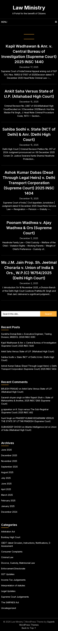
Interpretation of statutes (13, 585)
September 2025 (9, 466)
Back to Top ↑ (29, 628)
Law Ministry (29, 7)
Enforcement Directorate (13, 568)
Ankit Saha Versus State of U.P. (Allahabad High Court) (27, 351)
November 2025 (9, 461)
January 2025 (8, 506)
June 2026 (6, 449)
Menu (4, 22)
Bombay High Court (10, 537)
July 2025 (6, 478)
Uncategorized (8, 608)
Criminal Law (7, 557)
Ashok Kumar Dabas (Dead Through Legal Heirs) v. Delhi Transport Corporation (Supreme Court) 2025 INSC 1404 (29, 182)
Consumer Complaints (11, 551)
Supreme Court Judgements (15, 597)
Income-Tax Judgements (13, 580)
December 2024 (9, 512)
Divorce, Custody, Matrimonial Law (18, 563)
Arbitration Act (8, 531)
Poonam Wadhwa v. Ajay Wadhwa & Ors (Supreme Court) (29, 227)
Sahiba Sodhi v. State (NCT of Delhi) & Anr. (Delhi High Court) (28, 134)
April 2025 (6, 489)
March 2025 (7, 495)
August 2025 (7, 472)
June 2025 (6, 483)
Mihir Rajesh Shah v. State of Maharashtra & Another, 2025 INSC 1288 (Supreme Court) (27, 400)
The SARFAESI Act (10, 602)
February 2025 (8, 500)
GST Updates (7, 574)
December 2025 (9, 455)
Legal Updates (8, 591)
